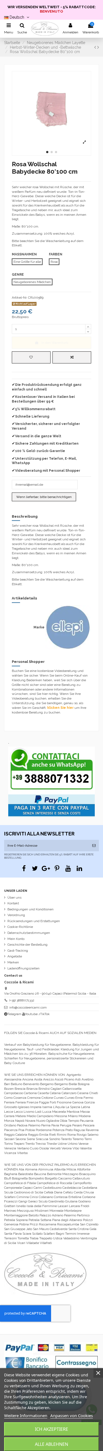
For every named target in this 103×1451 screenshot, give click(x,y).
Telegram (14, 1014)
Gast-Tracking (17, 950)
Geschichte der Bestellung (27, 944)
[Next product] (98, 47)
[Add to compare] (71, 357)
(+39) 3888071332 (21, 1000)
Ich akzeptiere (51, 1429)
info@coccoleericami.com (28, 1007)
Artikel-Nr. (19, 297)
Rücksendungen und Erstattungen (33, 921)
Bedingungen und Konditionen (30, 909)
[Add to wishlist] (31, 357)
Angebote (14, 956)
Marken (13, 962)
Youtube (31, 1014)
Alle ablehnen (51, 1444)
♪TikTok (44, 1014)
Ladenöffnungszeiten (23, 968)
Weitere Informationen (25, 1415)
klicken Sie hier (60, 708)
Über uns (14, 897)
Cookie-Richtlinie (20, 927)
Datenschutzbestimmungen (28, 933)
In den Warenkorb (54, 343)
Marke (39, 627)
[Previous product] (95, 47)
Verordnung (16, 915)
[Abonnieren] (94, 845)
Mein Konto (15, 939)
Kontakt (13, 903)
